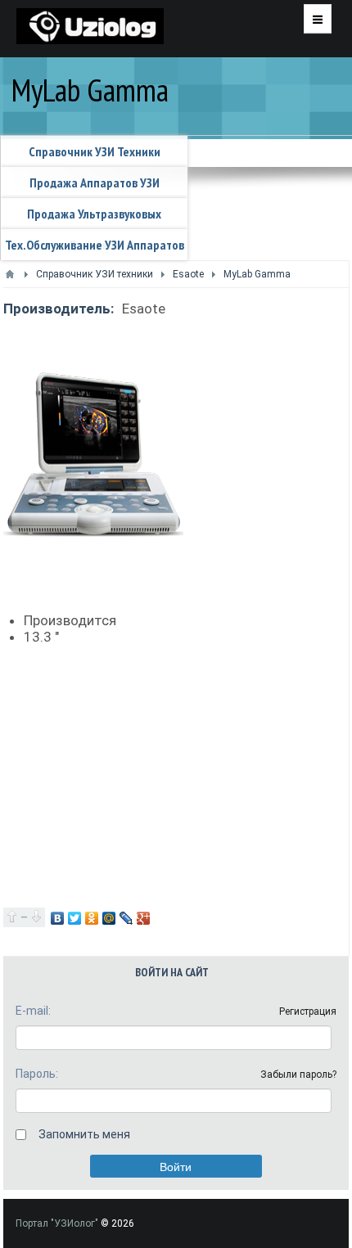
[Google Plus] (143, 918)
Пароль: (37, 1073)
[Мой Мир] (109, 918)
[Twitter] (74, 918)
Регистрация (307, 1011)
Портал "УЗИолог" (57, 1223)
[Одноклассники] (92, 918)
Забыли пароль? (298, 1074)
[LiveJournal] (126, 918)
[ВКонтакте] (57, 918)
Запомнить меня (84, 1134)
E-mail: (33, 1010)
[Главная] (9, 274)
